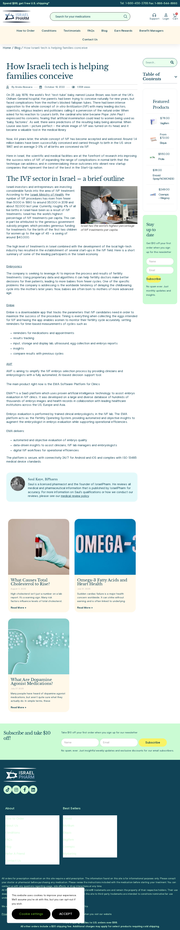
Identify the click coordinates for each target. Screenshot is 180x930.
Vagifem (68, 839)
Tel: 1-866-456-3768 (134, 3)
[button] (176, 76)
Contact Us (90, 39)
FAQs (91, 30)
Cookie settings (31, 914)
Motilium (68, 825)
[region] (45, 905)
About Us (11, 825)
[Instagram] (16, 789)
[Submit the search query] (125, 16)
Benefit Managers (151, 30)
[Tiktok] (8, 789)
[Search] (172, 62)
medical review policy (75, 496)
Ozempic (69, 846)
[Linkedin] (33, 789)
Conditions (49, 30)
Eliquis (67, 832)
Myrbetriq (69, 853)
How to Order (26, 30)
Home (7, 48)
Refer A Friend (15, 853)
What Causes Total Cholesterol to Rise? (30, 582)
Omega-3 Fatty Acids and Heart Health (102, 582)
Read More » (18, 608)
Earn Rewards (123, 30)
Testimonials (72, 30)
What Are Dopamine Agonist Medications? (32, 681)
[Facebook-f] (24, 789)
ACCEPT (65, 914)
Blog (104, 30)
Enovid (67, 818)
